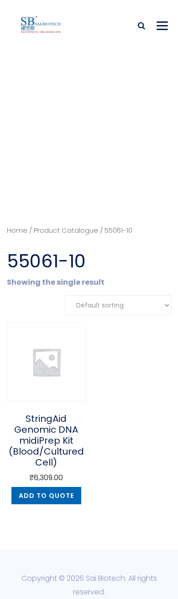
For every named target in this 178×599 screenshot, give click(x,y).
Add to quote (46, 495)
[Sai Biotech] (41, 24)
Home (17, 230)
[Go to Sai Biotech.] (72, 190)
